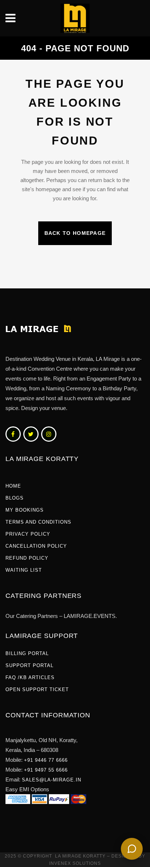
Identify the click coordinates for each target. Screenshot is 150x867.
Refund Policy (26, 558)
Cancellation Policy (36, 546)
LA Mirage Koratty (80, 856)
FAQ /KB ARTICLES (30, 677)
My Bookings (24, 510)
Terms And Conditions (38, 522)
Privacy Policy (27, 534)
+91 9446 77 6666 (46, 760)
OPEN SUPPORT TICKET (37, 689)
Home (13, 486)
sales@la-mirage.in (51, 780)
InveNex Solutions (75, 863)
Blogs (14, 498)
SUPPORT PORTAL (29, 665)
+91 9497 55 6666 (46, 770)
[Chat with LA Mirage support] (132, 849)
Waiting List (23, 570)
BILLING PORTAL (27, 653)
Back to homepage (75, 233)
